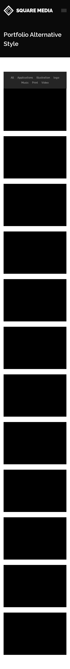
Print (35, 82)
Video (45, 82)
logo (56, 77)
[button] (64, 10)
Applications (25, 77)
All (12, 77)
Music (25, 82)
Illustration (43, 77)
